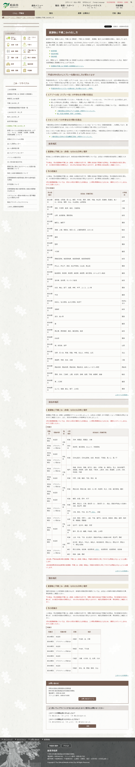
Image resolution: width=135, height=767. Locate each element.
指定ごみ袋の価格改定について (17, 173)
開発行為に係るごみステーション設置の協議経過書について (21, 167)
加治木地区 (55, 54)
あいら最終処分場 (13, 148)
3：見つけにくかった (83, 722)
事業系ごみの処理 (13, 98)
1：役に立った (55, 716)
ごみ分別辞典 (11, 89)
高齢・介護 (14, 57)
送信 (88, 726)
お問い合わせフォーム (87, 699)
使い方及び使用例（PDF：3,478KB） (69, 113)
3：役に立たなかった (79, 716)
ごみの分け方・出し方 (14, 112)
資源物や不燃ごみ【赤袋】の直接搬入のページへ (67, 66)
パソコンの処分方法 (14, 157)
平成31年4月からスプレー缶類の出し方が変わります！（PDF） (72, 88)
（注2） (97, 549)
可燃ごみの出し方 (13, 103)
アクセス (66, 746)
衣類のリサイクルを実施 (15, 139)
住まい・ (14, 38)
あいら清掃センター (14, 144)
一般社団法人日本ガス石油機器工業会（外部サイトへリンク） (72, 136)
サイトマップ (8, 739)
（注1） (93, 512)
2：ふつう (65, 716)
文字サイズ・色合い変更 (73, 2)
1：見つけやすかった (57, 722)
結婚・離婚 (14, 51)
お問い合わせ (34, 739)
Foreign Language (98, 2)
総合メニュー (37, 6)
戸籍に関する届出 (32, 51)
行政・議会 (116, 13)
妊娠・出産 (14, 45)
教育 (12, 64)
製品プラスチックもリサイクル (17, 202)
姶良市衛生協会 (12, 121)
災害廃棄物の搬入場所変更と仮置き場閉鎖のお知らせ (21, 190)
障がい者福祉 (32, 57)
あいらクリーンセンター (15, 153)
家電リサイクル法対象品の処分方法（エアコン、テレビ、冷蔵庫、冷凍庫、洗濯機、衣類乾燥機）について (21, 132)
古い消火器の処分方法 (14, 162)
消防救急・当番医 (122, 2)
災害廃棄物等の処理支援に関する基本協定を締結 (21, 179)
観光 (51, 13)
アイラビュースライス (92, 6)
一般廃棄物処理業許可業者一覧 (17, 108)
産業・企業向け (84, 13)
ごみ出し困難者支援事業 (15, 206)
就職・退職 (14, 70)
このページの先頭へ (121, 395)
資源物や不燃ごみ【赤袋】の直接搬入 (20, 94)
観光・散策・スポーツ (64, 6)
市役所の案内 (53, 746)
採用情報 (47, 739)
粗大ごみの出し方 (13, 117)
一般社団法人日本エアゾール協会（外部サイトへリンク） (76, 111)
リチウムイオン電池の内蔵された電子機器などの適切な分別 (21, 196)
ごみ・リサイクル (28, 17)
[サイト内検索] (131, 2)
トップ (6, 17)
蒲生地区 (54, 56)
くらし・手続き (18, 13)
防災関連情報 (111, 2)
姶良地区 (54, 51)
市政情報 (119, 6)
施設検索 (30, 64)
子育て (30, 45)
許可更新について (13, 184)
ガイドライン (21, 739)
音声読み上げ (87, 2)
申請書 (30, 70)
